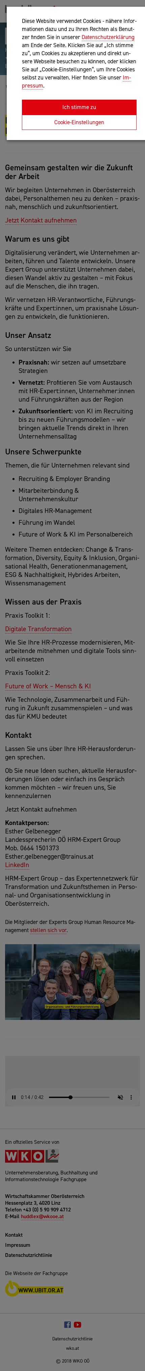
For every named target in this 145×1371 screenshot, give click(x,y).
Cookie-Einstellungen (79, 122)
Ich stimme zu (79, 107)
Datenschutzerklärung (108, 37)
